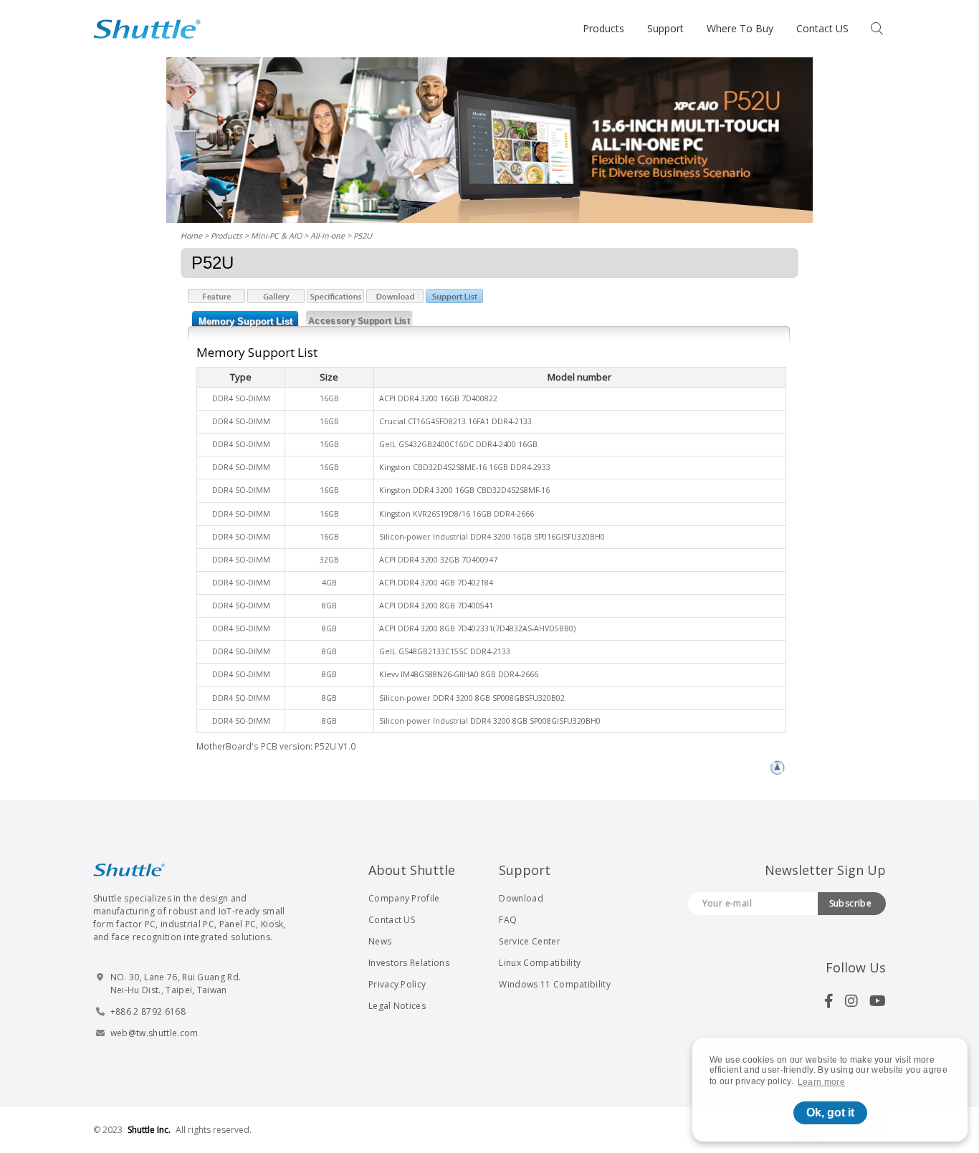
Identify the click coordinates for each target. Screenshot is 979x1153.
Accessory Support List (359, 321)
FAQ (508, 920)
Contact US (822, 28)
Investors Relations (408, 963)
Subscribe (850, 903)
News (379, 941)
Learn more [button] (821, 1082)
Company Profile (404, 898)
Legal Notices (397, 1006)
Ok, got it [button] (830, 1112)
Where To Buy (740, 28)
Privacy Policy (397, 984)
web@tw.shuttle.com (154, 1033)
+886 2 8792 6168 (148, 1011)
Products (603, 28)
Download (521, 898)
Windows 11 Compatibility (555, 984)
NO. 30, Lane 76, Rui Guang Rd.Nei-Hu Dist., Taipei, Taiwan (176, 983)
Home (191, 235)
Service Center (529, 941)
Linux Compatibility (540, 963)
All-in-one (327, 235)
